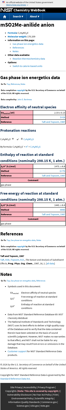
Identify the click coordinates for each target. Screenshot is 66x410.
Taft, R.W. (5, 259)
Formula (12, 32)
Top (8, 84)
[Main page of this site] (5, 16)
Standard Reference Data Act (15, 378)
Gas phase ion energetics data (28, 43)
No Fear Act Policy (42, 394)
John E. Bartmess (24, 99)
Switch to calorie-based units (27, 66)
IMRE (62, 209)
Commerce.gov (49, 402)
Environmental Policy (22, 398)
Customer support (17, 351)
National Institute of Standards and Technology (7, 10)
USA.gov (34, 405)
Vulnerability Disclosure (19, 394)
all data (50, 263)
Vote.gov (45, 405)
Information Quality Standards (24, 402)
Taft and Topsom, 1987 (53, 121)
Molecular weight (17, 36)
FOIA (55, 394)
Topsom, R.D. (17, 259)
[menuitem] (5, 16)
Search (17, 16)
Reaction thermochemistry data (29, 58)
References (18, 47)
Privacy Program (46, 387)
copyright (21, 90)
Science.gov (23, 405)
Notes (16, 51)
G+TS (62, 170)
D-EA (62, 117)
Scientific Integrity (44, 398)
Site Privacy (16, 387)
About (33, 16)
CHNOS (28, 139)
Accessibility (30, 387)
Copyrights (11, 390)
